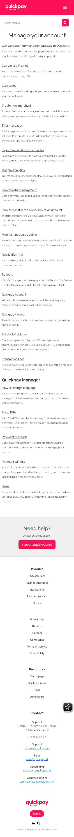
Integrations (37, 589)
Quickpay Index (37, 683)
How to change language (19, 388)
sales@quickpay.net (37, 759)
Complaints (37, 639)
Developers (37, 696)
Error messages (12, 125)
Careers (37, 633)
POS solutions (37, 576)
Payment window (13, 461)
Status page (37, 676)
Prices (37, 603)
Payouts (7, 274)
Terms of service (37, 646)
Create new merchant (16, 105)
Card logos (9, 85)
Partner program (37, 596)
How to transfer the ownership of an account (32, 210)
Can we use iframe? (15, 65)
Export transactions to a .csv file (23, 150)
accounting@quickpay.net (37, 770)
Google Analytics (13, 170)
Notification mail (12, 254)
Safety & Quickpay (14, 334)
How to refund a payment (19, 190)
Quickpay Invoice (13, 314)
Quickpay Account (14, 294)
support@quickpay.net (37, 544)
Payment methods (14, 437)
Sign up (37, 813)
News (37, 690)
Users (6, 486)
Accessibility (37, 653)
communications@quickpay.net (37, 781)
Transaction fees (13, 359)
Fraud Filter (9, 412)
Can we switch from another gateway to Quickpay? (36, 45)
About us (37, 626)
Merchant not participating (19, 234)
